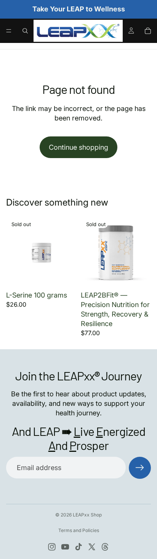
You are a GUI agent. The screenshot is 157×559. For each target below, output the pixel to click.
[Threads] (105, 546)
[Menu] (9, 31)
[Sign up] (140, 468)
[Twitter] (91, 546)
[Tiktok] (78, 546)
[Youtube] (65, 546)
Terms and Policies (78, 530)
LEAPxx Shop (87, 515)
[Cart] (147, 30)
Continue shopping (78, 147)
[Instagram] (51, 546)
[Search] (25, 30)
